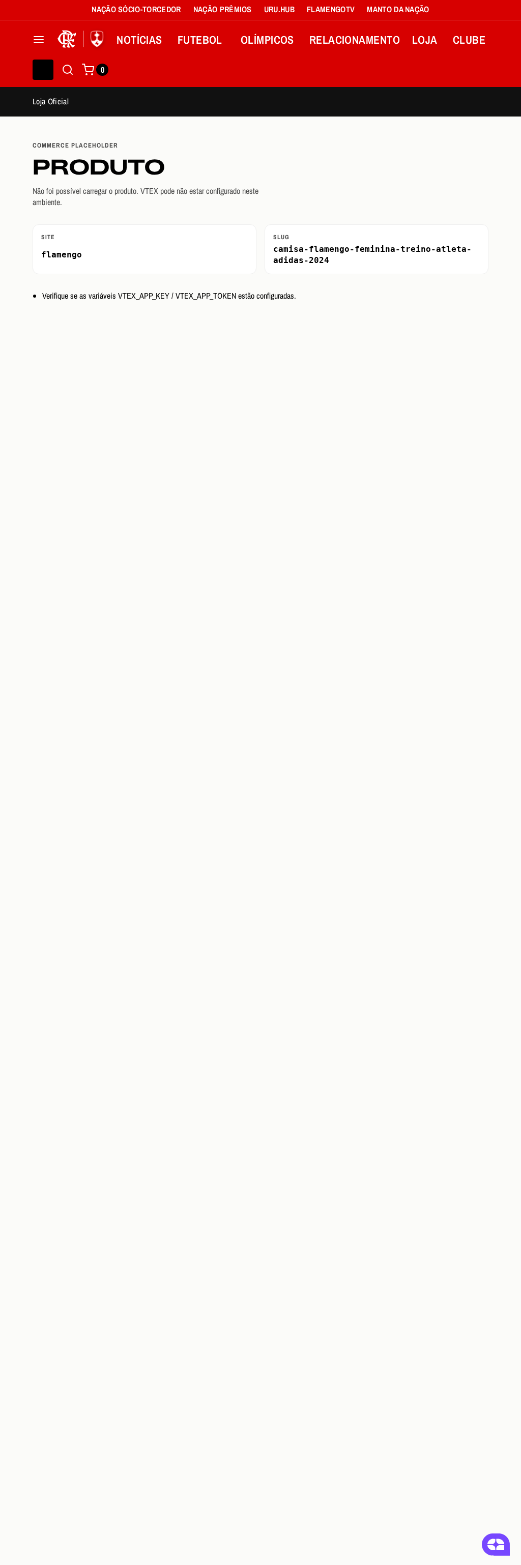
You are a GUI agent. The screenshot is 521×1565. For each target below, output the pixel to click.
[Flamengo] (82, 39)
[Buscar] (68, 70)
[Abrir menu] (39, 40)
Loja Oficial (51, 101)
